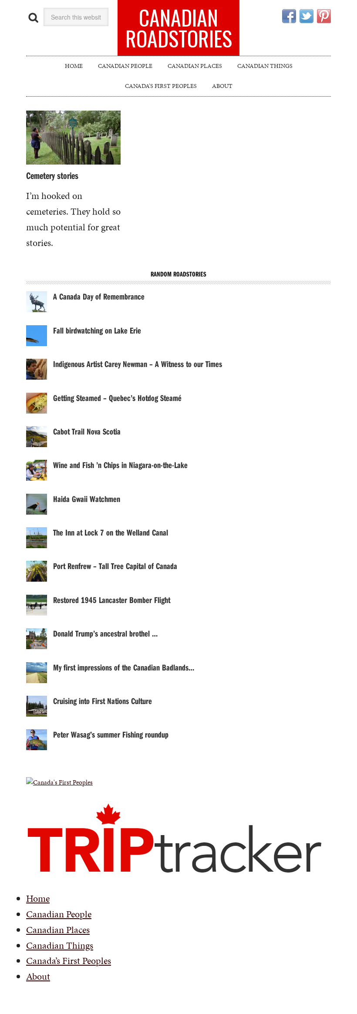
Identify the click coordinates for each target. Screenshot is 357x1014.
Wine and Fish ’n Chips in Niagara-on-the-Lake (120, 464)
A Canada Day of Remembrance (99, 296)
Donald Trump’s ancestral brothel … (105, 633)
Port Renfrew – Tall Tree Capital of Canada (115, 565)
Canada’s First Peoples (68, 960)
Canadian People (58, 914)
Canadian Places (58, 930)
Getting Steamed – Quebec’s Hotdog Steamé (117, 397)
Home (38, 898)
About (38, 976)
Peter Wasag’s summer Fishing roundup (110, 734)
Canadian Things (59, 945)
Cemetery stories (52, 175)
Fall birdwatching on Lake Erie (97, 330)
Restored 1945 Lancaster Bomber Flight (111, 599)
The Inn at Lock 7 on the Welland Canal (110, 532)
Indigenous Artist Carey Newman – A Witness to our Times (137, 363)
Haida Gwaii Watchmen (86, 498)
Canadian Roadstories (178, 28)
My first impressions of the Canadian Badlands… (123, 667)
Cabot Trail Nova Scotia (87, 431)
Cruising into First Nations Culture (102, 700)
